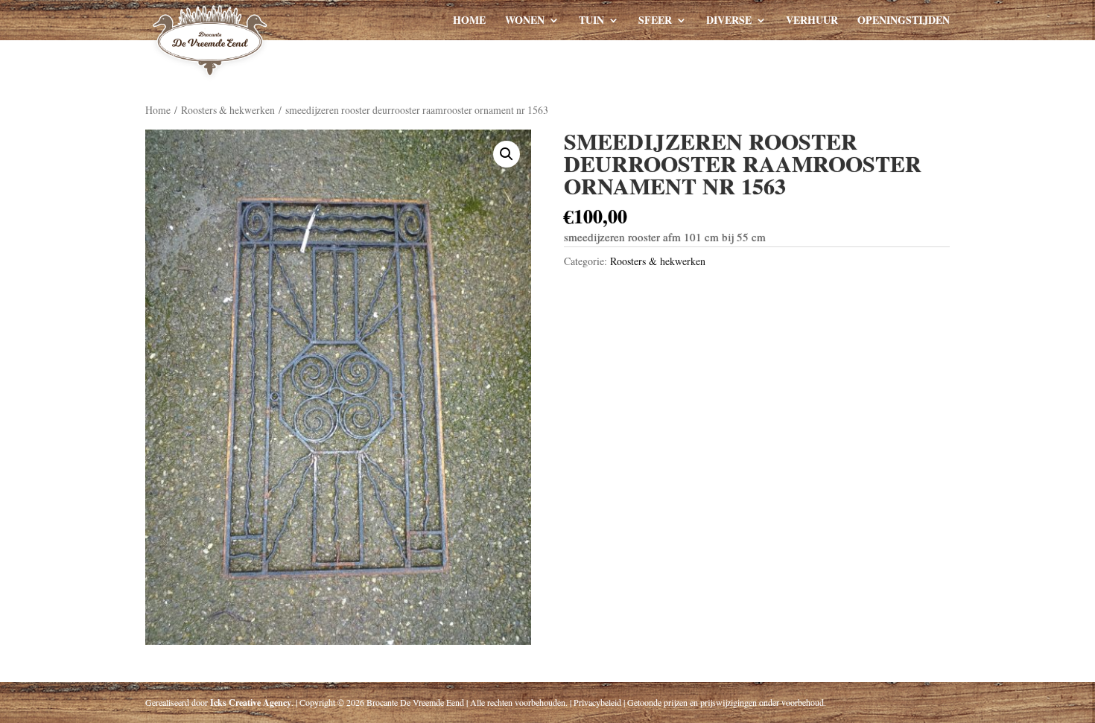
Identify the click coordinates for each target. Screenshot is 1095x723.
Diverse (729, 21)
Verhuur (812, 21)
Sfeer (655, 21)
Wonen (525, 21)
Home (469, 21)
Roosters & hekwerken (228, 110)
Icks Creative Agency (250, 702)
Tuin (591, 21)
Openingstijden (903, 21)
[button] (506, 154)
